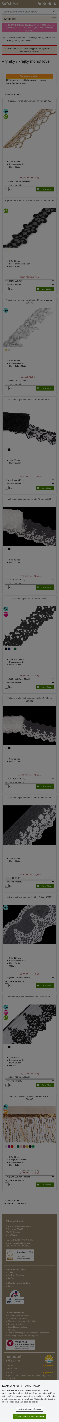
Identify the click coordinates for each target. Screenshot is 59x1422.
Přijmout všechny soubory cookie (29, 1416)
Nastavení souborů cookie (29, 1409)
